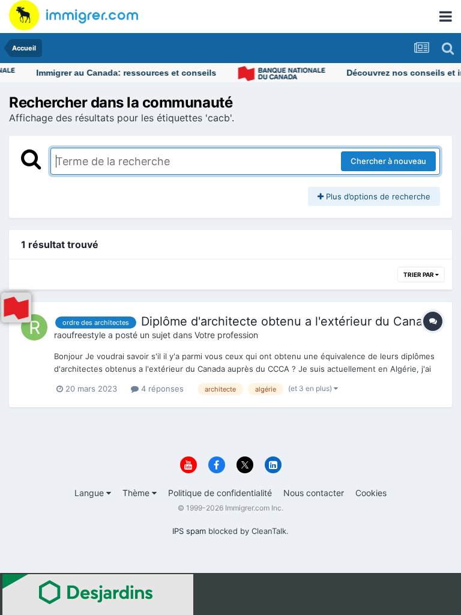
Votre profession (226, 335)
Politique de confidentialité (220, 493)
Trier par (419, 274)
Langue (90, 493)
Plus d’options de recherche (377, 196)
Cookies (371, 493)
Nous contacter (313, 493)
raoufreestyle (80, 335)
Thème (137, 493)
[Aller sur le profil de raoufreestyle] (34, 327)
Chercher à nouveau (388, 161)
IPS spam (189, 531)
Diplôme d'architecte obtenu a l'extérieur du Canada (288, 321)
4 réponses (161, 388)
